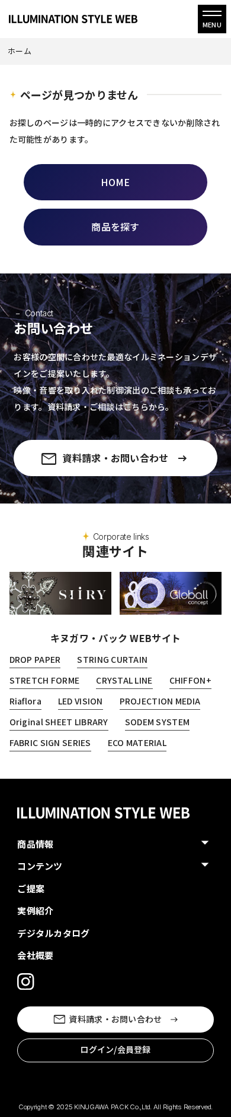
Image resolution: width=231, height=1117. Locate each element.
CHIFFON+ (190, 680)
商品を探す (115, 226)
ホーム (19, 50)
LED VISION (80, 701)
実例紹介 (35, 910)
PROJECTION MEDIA (160, 701)
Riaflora (25, 701)
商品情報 (35, 844)
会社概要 (35, 955)
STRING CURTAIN (112, 659)
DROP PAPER (35, 659)
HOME (115, 182)
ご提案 (30, 888)
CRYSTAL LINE (124, 680)
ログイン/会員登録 (115, 1049)
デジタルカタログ (53, 933)
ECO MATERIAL (137, 742)
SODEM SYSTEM (157, 722)
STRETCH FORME (44, 680)
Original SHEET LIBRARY (58, 722)
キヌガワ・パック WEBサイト (115, 638)
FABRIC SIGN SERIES (50, 742)
